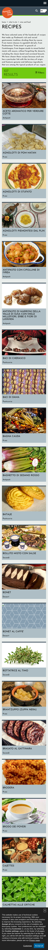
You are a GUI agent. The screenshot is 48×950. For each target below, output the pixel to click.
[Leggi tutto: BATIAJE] (24, 503)
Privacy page (34, 940)
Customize (27, 946)
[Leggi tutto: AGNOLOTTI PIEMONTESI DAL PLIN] (24, 220)
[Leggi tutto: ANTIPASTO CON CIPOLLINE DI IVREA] (24, 260)
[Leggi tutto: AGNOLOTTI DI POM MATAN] (24, 142)
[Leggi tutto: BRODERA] (24, 777)
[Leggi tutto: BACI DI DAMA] (24, 386)
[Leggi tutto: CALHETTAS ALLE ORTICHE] (24, 894)
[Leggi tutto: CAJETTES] (24, 855)
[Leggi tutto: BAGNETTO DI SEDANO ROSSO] (24, 464)
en (42, 11)
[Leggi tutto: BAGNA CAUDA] (24, 425)
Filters (41, 73)
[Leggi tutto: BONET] (24, 581)
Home (4, 22)
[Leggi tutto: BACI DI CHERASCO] (24, 347)
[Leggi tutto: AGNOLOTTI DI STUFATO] (24, 181)
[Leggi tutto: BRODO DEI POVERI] (24, 816)
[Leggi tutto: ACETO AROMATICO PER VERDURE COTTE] (24, 101)
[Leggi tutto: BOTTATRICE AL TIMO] (24, 660)
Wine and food (25, 22)
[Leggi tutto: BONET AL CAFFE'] (24, 620)
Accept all (39, 946)
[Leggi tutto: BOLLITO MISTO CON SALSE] (24, 542)
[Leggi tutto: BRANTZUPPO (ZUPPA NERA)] (24, 699)
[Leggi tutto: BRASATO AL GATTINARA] (24, 738)
